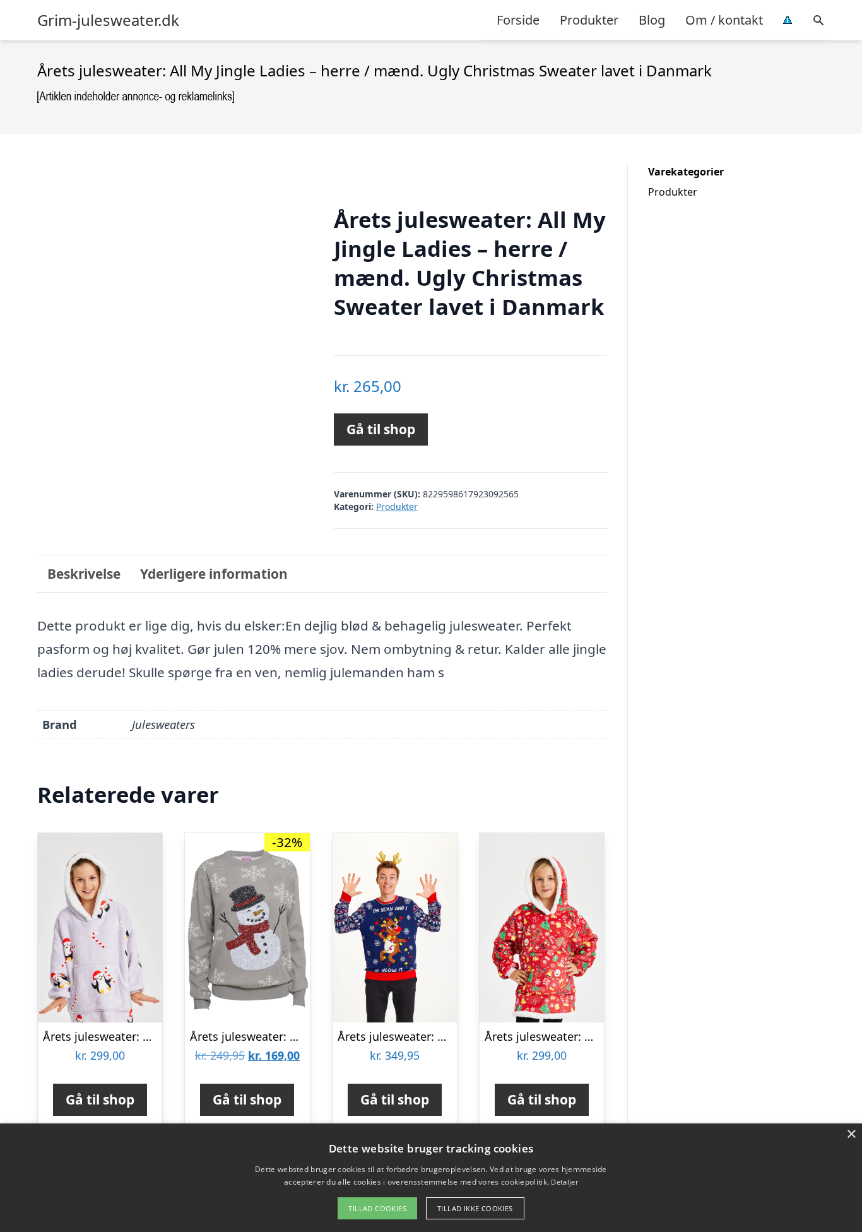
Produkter (589, 19)
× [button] (851, 1134)
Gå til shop (380, 429)
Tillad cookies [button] (377, 1208)
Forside (518, 19)
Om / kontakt (724, 19)
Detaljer (564, 1182)
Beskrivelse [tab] (84, 574)
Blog (652, 19)
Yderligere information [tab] (214, 574)
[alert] (431, 1177)
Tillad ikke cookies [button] (475, 1208)
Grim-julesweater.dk (108, 20)
